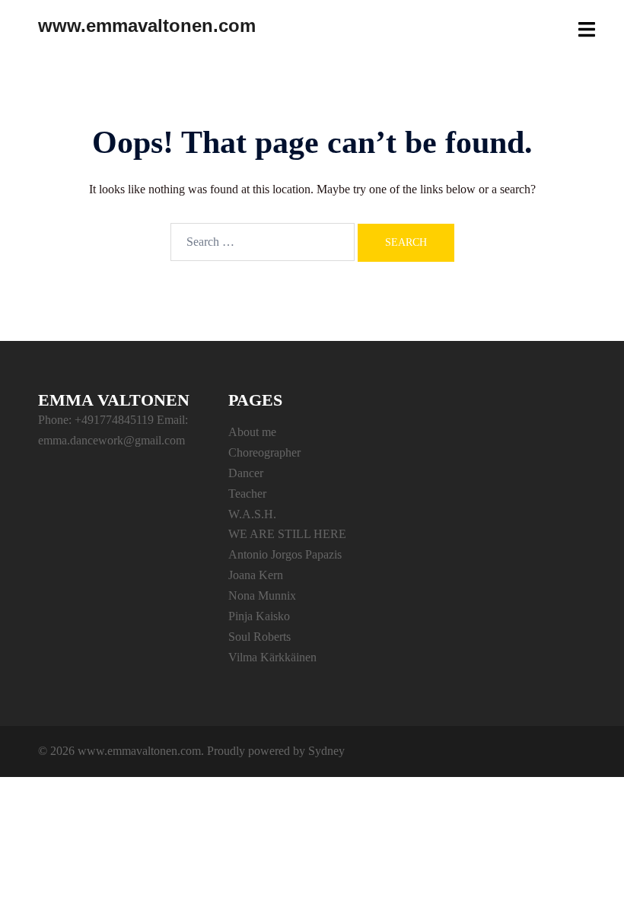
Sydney (326, 750)
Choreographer (264, 452)
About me (252, 431)
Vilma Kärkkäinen (272, 657)
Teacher (247, 493)
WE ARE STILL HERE (287, 533)
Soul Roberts (259, 636)
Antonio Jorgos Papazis (285, 554)
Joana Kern (255, 574)
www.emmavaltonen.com (147, 25)
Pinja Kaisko (259, 616)
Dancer (245, 473)
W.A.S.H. (252, 514)
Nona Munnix (262, 595)
